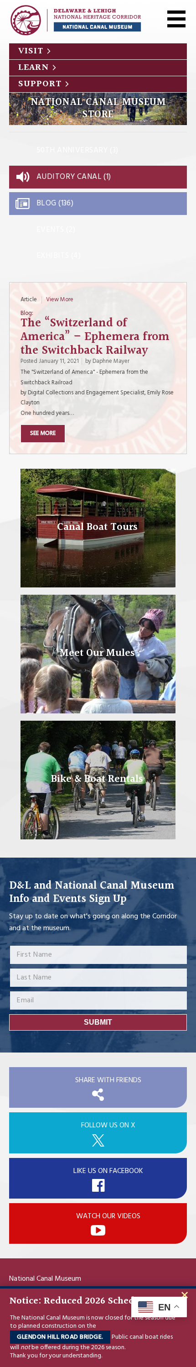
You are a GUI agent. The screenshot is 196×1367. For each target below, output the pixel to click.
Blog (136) (54, 203)
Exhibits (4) (58, 256)
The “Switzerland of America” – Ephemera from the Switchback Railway (95, 337)
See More (43, 433)
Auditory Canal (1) (73, 177)
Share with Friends (108, 1080)
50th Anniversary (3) (77, 150)
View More (59, 299)
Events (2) (55, 230)
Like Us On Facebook (108, 1171)
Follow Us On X (108, 1125)
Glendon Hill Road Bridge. (60, 1337)
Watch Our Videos (108, 1216)
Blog (26, 314)
